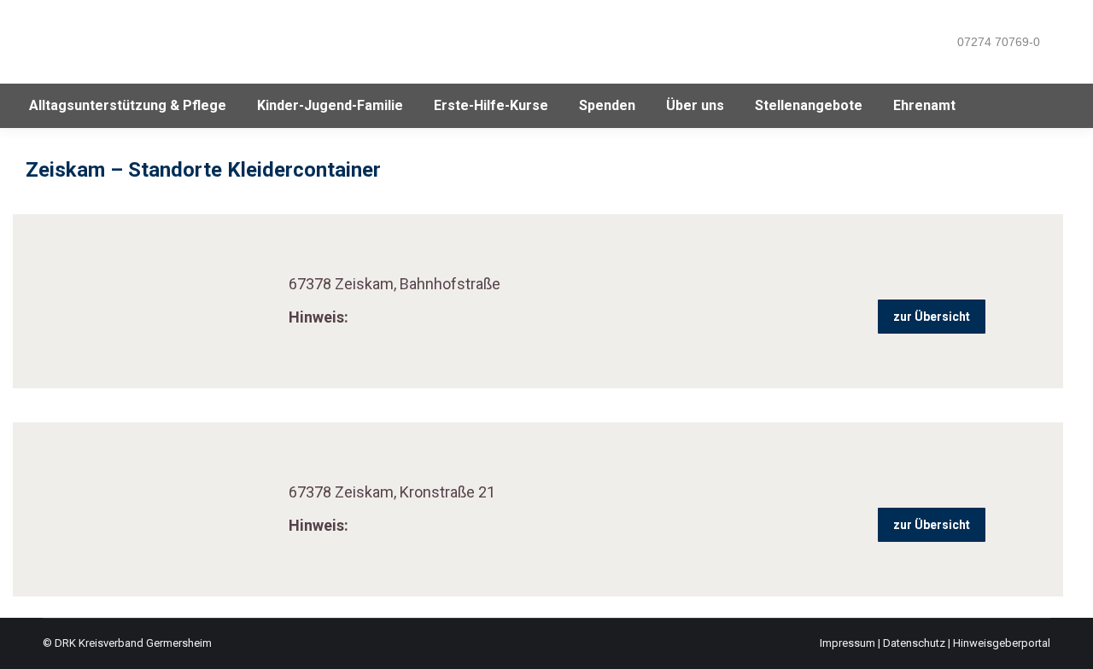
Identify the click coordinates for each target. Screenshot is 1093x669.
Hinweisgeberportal (1001, 643)
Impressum (847, 643)
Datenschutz (914, 643)
